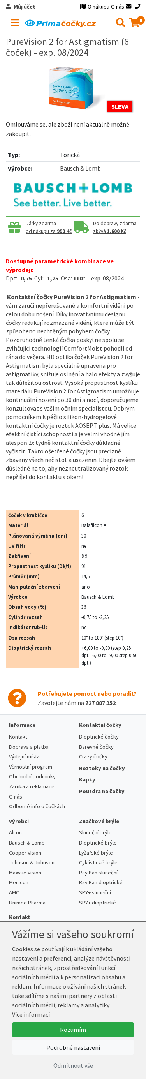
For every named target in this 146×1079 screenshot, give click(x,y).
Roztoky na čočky (102, 768)
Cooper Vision (25, 852)
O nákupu (98, 6)
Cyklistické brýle (98, 862)
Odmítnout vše (73, 1065)
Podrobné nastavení (73, 1047)
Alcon (15, 832)
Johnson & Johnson (32, 862)
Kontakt (18, 736)
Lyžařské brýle (96, 852)
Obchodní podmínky (32, 776)
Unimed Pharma (27, 902)
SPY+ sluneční (95, 892)
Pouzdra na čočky (102, 791)
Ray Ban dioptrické (101, 882)
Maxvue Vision (25, 872)
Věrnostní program (30, 766)
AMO (14, 892)
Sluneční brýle (95, 832)
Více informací (31, 1014)
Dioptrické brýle (98, 842)
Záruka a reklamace (32, 786)
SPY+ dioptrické (97, 902)
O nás (117, 6)
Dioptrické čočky (99, 736)
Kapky (87, 779)
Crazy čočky (93, 756)
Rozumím (73, 1029)
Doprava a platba (29, 746)
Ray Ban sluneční (98, 872)
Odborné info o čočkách (37, 806)
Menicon (18, 882)
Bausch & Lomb (80, 168)
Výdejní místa (24, 756)
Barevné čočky (96, 746)
